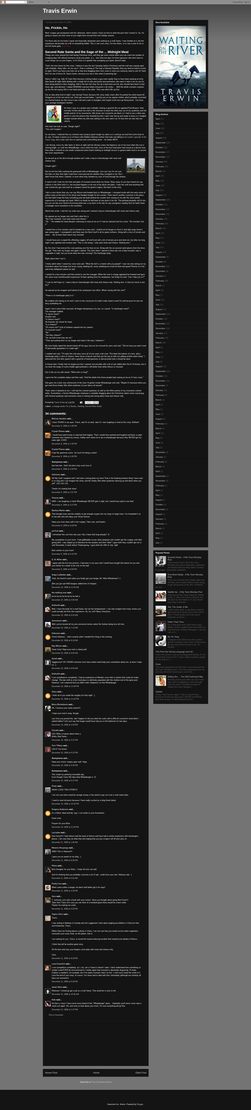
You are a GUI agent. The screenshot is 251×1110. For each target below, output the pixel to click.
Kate (54, 1000)
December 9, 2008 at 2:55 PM (64, 469)
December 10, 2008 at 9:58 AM (65, 668)
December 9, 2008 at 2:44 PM (64, 444)
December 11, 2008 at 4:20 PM (65, 909)
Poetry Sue (57, 884)
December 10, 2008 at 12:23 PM (65, 699)
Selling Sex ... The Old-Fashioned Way (185, 676)
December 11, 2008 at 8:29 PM (65, 981)
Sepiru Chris (57, 914)
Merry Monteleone (60, 704)
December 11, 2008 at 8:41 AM (65, 878)
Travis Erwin (60, 11)
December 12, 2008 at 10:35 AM (65, 994)
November (160, 152)
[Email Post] (81, 402)
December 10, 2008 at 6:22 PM (65, 753)
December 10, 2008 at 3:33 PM (65, 725)
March (158, 171)
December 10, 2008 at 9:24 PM (65, 765)
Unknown (56, 474)
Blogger (140, 1104)
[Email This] (86, 402)
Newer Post (51, 1073)
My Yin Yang (173, 637)
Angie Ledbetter (59, 575)
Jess (54, 896)
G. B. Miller (57, 559)
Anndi (54, 658)
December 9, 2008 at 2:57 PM (64, 492)
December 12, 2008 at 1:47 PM (65, 1009)
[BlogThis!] (89, 402)
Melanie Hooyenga (60, 848)
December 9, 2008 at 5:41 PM (64, 554)
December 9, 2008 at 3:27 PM (64, 505)
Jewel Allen (57, 987)
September (161, 142)
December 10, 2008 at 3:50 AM (65, 600)
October (159, 147)
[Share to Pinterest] (97, 402)
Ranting (81, 406)
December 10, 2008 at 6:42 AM (65, 615)
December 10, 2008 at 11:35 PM (65, 827)
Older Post (140, 1073)
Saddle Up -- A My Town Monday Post (185, 592)
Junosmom (57, 621)
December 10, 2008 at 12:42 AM (65, 587)
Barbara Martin (58, 510)
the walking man (59, 593)
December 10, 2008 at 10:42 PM (65, 804)
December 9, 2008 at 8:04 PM (64, 569)
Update (159, 691)
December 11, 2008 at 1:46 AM (65, 842)
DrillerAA (56, 605)
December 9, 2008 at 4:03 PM (64, 525)
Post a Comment (56, 1015)
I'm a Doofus (71, 406)
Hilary (54, 866)
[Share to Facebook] (94, 402)
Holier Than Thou (176, 622)
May (157, 123)
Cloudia (55, 730)
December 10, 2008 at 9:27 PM (65, 780)
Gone (158, 664)
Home (96, 1073)
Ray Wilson (57, 646)
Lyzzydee (56, 832)
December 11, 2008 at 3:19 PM (65, 891)
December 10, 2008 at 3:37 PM (65, 740)
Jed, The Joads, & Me (178, 607)
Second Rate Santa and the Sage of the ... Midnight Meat (87, 52)
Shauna (55, 498)
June (158, 128)
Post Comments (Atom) (102, 1082)
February (160, 166)
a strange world (58, 406)
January (159, 161)
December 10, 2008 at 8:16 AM (65, 640)
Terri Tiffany (57, 745)
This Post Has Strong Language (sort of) (174, 651)
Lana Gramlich (58, 964)
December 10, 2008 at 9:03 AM (65, 653)
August (159, 138)
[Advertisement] (95, 1043)
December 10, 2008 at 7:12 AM (65, 628)
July (157, 133)
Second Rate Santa (93, 406)
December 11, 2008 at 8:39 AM (65, 860)
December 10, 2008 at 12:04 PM (65, 686)
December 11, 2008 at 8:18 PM (65, 958)
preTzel (55, 531)
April (158, 119)
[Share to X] (91, 402)
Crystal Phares (58, 431)
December (160, 157)
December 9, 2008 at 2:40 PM (64, 426)
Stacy (54, 692)
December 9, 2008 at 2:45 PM (64, 456)
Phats (54, 786)
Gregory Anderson (60, 809)
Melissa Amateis (59, 419)
